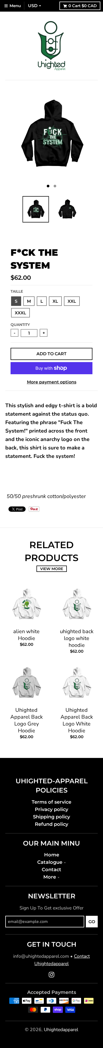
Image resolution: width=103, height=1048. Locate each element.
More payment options (51, 382)
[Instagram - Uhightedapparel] (51, 974)
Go (91, 921)
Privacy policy (51, 809)
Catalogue (49, 862)
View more (51, 569)
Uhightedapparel (61, 1029)
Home (51, 854)
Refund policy (51, 824)
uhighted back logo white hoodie (76, 638)
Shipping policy (51, 816)
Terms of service (51, 802)
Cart (82, 5)
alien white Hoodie (26, 635)
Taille (17, 291)
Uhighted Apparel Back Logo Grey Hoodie (26, 720)
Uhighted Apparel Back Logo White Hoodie (76, 720)
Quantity (20, 325)
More (49, 877)
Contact (51, 869)
